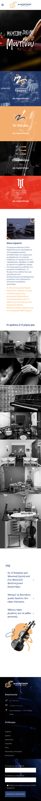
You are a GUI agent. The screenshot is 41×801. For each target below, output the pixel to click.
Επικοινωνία (9, 755)
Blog (7, 747)
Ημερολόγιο (9, 740)
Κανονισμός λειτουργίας (13, 751)
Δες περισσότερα (20, 98)
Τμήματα (8, 732)
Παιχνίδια (8, 744)
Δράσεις (8, 736)
